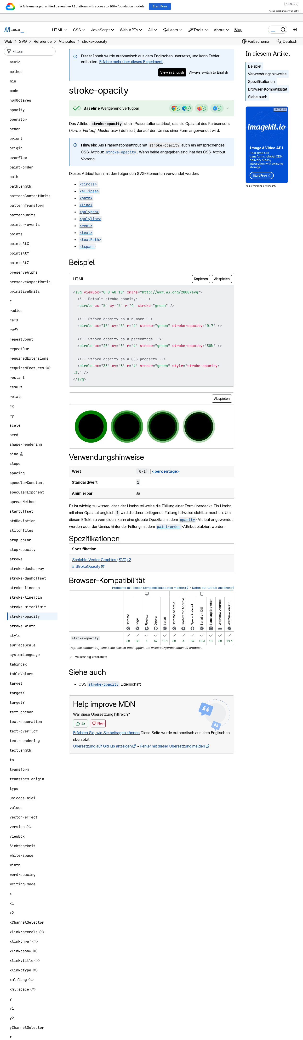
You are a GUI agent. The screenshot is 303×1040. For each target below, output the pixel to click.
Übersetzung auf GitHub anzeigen (102, 746)
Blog (238, 29)
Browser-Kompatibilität (267, 89)
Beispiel (254, 66)
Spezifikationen (261, 81)
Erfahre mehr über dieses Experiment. (131, 61)
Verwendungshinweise (267, 73)
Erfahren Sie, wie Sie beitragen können (106, 732)
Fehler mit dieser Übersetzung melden (172, 746)
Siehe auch (257, 96)
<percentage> (166, 471)
